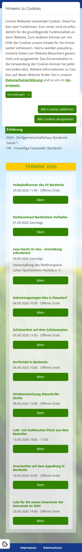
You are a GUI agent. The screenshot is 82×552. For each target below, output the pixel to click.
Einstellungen (16, 94)
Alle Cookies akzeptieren (55, 119)
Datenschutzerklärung (23, 80)
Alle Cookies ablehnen (57, 109)
